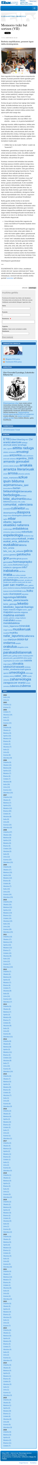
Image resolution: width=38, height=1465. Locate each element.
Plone (31, 1457)
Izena (4, 305)
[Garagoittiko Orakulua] (13, 350)
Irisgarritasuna (23, 1463)
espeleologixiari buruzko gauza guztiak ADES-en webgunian (18, 413)
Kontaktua (33, 1463)
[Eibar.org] (10, 3)
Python (4, 1458)
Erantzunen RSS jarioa (14, 362)
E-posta (4, 312)
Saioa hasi (33, 1)
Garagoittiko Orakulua (13, 16)
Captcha (5, 326)
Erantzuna (5, 318)
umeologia (32, 288)
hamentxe (10, 278)
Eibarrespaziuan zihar (11, 403)
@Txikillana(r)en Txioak (11, 430)
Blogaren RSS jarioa (13, 359)
